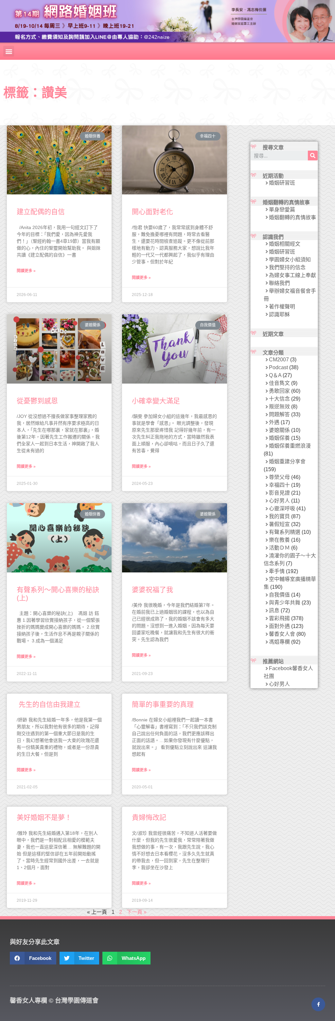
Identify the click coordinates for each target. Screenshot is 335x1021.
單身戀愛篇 (282, 209)
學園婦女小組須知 (290, 259)
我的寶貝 (279, 516)
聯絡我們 (279, 283)
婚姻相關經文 (284, 244)
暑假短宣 (279, 524)
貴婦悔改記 (149, 817)
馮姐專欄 (279, 642)
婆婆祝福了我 (152, 589)
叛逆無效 (279, 406)
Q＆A (275, 375)
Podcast (278, 367)
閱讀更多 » (26, 271)
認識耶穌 (279, 314)
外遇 (274, 422)
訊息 (274, 610)
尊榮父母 (279, 477)
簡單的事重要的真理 (163, 704)
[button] (8, 51)
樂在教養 (279, 540)
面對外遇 (279, 626)
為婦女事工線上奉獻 (292, 275)
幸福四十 (279, 485)
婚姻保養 (279, 438)
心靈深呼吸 (282, 508)
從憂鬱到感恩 (37, 400)
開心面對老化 (152, 211)
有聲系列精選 (284, 532)
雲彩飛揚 (279, 618)
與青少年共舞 (284, 602)
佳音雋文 (279, 383)
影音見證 (279, 493)
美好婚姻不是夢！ (44, 817)
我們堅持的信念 (287, 267)
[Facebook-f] (318, 1004)
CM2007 (279, 359)
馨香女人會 (282, 634)
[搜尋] (313, 155)
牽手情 (277, 571)
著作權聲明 (282, 306)
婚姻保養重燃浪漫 (290, 446)
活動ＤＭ (279, 548)
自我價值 (279, 595)
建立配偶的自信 (41, 211)
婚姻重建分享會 (287, 461)
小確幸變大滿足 (156, 400)
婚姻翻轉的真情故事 (292, 217)
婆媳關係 (279, 430)
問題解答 (279, 414)
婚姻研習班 (282, 183)
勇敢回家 (279, 391)
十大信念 (279, 399)
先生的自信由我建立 (48, 704)
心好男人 (279, 500)
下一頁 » (137, 912)
